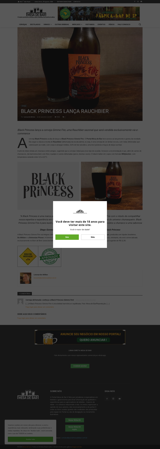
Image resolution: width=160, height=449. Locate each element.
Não (93, 237)
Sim (67, 237)
